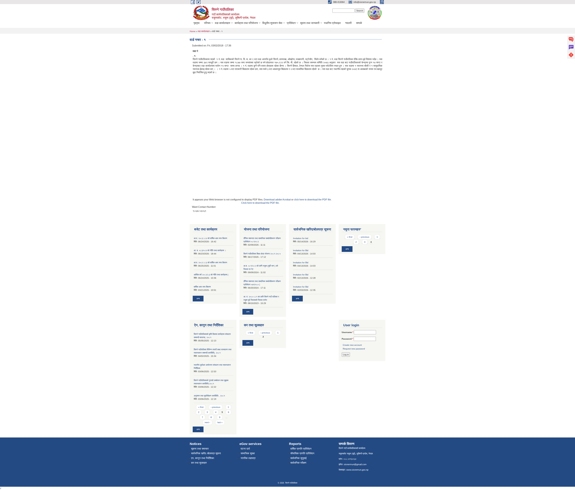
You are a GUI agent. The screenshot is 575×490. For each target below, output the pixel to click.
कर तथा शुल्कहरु (199, 462)
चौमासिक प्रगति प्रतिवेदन (302, 453)
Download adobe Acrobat (277, 199)
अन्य (198, 298)
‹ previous (364, 237)
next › (207, 422)
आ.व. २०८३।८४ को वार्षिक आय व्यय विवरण (210, 238)
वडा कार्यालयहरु (222, 23)
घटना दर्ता (245, 448)
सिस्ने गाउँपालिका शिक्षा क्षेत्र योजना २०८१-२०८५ (262, 253)
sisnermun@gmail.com (355, 464)
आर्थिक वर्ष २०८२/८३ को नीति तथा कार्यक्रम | (211, 274)
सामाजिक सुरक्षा (248, 453)
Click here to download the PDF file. (260, 203)
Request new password (354, 349)
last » (220, 422)
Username (347, 332)
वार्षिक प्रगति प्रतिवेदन (300, 448)
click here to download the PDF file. (313, 199)
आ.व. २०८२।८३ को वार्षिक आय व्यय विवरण (210, 262)
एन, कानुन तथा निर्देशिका (202, 458)
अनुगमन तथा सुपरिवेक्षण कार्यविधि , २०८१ (209, 396)
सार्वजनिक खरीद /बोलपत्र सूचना (206, 453)
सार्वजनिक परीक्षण (298, 462)
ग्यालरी (348, 23)
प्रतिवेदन (291, 23)
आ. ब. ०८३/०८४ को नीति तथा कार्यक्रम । (210, 250)
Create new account (352, 345)
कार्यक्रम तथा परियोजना (246, 23)
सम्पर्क (359, 23)
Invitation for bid (300, 238)
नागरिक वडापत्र (248, 458)
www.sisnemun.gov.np (357, 469)
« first (349, 237)
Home (192, 31)
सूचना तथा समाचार (200, 448)
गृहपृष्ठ (196, 23)
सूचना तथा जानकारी (309, 23)
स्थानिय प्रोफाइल (332, 23)
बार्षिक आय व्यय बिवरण (202, 287)
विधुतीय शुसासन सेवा (272, 23)
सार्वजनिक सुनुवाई (298, 458)
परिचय (207, 23)
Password (347, 339)
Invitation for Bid (300, 250)
